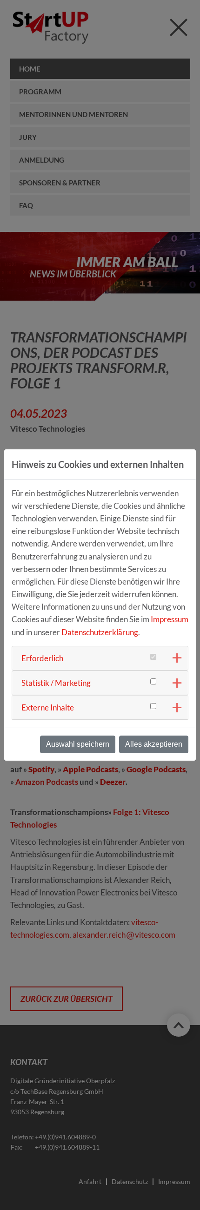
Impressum (169, 619)
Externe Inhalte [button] (47, 707)
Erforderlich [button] (42, 658)
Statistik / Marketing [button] (56, 683)
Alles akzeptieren (153, 744)
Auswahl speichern (77, 744)
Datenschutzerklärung (99, 632)
